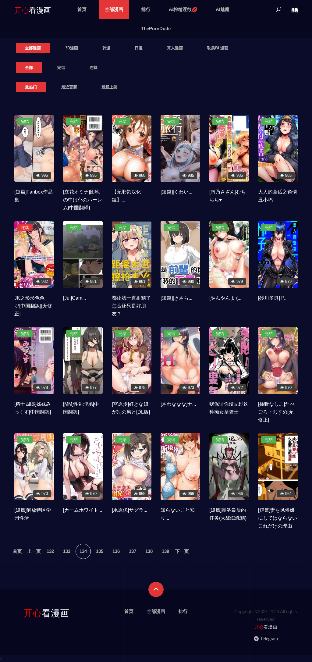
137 (132, 551)
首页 (82, 9)
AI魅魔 (222, 9)
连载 (94, 67)
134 (83, 551)
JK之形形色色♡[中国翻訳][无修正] (33, 305)
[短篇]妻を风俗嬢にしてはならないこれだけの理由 (277, 518)
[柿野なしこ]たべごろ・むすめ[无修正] (276, 411)
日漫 (139, 48)
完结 (61, 67)
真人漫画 (175, 48)
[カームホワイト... (82, 510)
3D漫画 (71, 48)
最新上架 (109, 87)
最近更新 (69, 87)
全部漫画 (114, 9)
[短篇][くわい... (176, 191)
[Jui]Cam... (74, 298)
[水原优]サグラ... (129, 510)
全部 (29, 67)
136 (116, 551)
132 (50, 551)
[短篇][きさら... (176, 298)
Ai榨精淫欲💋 (183, 9)
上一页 (34, 551)
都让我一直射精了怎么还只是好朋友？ (131, 305)
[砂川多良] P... (273, 298)
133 (66, 551)
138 (149, 551)
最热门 (31, 87)
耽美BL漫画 (217, 48)
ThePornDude (156, 28)
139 (165, 551)
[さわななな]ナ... (178, 404)
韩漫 (106, 48)
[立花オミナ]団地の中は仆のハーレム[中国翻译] (82, 199)
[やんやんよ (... (225, 298)
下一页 (182, 551)
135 (99, 551)
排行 (146, 9)
